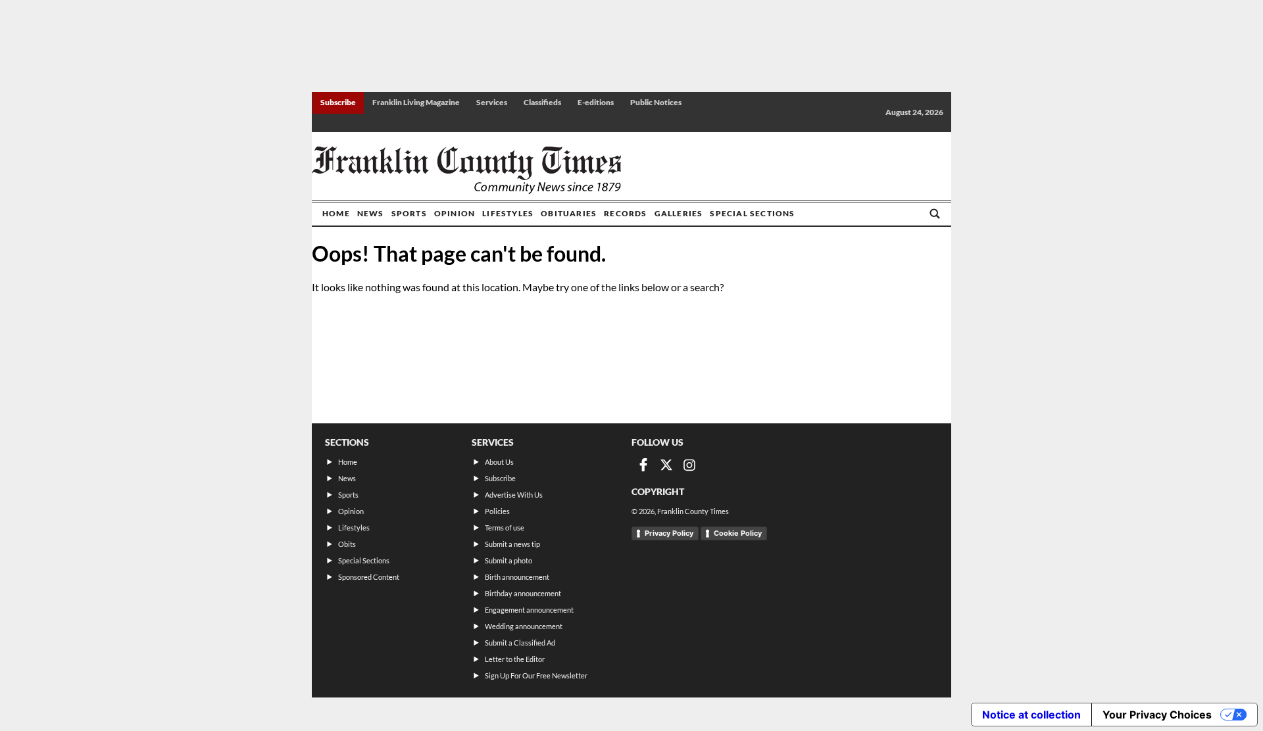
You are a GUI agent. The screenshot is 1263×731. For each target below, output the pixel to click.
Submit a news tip (512, 544)
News (370, 213)
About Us (499, 462)
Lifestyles (507, 213)
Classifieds (542, 102)
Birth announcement (517, 577)
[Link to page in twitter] (666, 464)
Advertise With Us (514, 494)
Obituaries (569, 213)
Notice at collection (1031, 714)
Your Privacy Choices (1157, 714)
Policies (497, 511)
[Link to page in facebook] (643, 464)
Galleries (679, 213)
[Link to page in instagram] (689, 464)
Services (491, 102)
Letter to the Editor (515, 659)
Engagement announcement (529, 609)
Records (625, 213)
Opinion (454, 213)
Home (336, 213)
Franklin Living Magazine (416, 102)
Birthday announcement (523, 593)
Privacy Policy (669, 533)
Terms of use (504, 527)
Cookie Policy (738, 533)
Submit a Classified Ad (520, 642)
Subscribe (338, 102)
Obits (347, 544)
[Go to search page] (935, 213)
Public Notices (655, 102)
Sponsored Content (368, 577)
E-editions (596, 102)
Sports (409, 213)
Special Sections (752, 213)
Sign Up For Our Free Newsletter (536, 675)
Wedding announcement (523, 626)
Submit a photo (508, 560)
